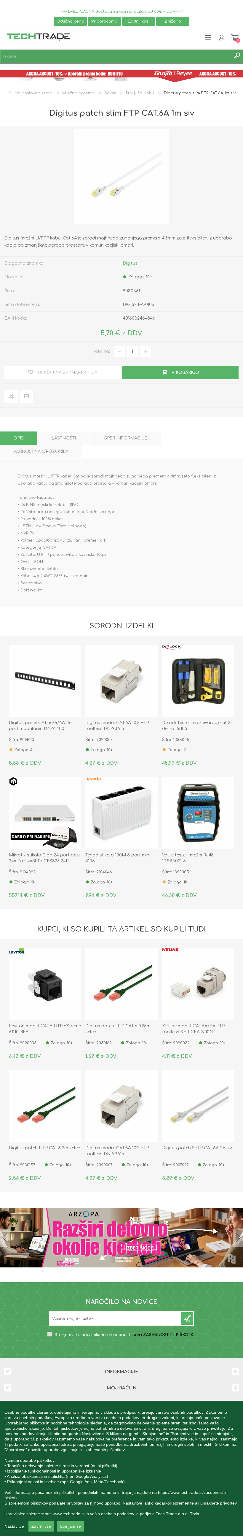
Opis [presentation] (18, 438)
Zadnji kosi (138, 21)
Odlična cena (70, 21)
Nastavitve (14, 1526)
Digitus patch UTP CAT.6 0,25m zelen (118, 1029)
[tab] (18, 438)
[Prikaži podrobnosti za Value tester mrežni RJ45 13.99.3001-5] (198, 813)
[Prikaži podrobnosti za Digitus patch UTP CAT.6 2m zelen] (45, 1106)
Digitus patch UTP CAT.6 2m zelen (44, 1148)
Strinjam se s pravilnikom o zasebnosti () (125, 1335)
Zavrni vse (41, 1526)
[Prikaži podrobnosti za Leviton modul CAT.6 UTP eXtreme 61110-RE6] (45, 984)
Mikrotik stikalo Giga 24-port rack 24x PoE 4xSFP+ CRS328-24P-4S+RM (44, 861)
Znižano (172, 21)
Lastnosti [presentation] (64, 438)
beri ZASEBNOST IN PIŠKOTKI (164, 1335)
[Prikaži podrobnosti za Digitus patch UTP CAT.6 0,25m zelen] (121, 984)
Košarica (235, 37)
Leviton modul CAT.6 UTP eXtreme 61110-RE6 (45, 1029)
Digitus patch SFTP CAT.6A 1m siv (197, 1148)
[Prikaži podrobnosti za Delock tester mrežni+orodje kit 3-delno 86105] (198, 681)
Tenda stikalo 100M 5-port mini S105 (117, 858)
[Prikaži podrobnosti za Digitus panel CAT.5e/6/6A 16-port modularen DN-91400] (45, 681)
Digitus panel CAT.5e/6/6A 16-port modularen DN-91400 (40, 726)
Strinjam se (70, 1526)
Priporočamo (104, 21)
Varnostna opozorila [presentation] (40, 451)
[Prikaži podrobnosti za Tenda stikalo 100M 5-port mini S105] (121, 813)
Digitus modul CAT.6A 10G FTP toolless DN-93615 (117, 726)
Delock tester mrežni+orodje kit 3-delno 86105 (197, 726)
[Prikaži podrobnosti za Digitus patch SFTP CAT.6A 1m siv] (198, 1106)
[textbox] (115, 56)
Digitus (130, 263)
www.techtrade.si (68, 1513)
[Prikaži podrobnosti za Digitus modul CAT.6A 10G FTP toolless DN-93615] (121, 681)
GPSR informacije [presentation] (125, 438)
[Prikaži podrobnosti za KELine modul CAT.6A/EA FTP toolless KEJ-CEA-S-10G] (198, 984)
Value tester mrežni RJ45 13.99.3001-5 (188, 858)
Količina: (101, 351)
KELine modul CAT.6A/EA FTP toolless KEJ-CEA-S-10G (193, 1029)
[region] (121, 1468)
